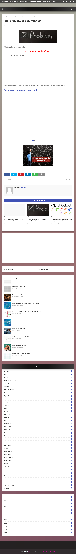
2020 (38, 517)
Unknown (23, 188)
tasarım (38, 470)
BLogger (30, 551)
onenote (38, 448)
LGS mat (38, 377)
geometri (38, 405)
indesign (38, 417)
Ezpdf (38, 374)
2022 (38, 510)
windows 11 (38, 482)
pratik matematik (38, 457)
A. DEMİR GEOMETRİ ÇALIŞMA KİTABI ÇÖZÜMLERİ (26, 312)
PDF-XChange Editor (38, 380)
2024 (38, 503)
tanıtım (38, 466)
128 (33, 141)
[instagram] (70, 1)
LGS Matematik (24, 1)
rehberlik (38, 463)
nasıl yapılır (38, 445)
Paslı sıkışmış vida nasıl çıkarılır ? (22, 295)
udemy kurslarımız (43, 269)
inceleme (38, 414)
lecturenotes (38, 433)
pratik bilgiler (38, 454)
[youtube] (73, 1)
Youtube (38, 386)
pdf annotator (38, 451)
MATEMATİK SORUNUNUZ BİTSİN (21, 328)
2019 (38, 520)
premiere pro (38, 460)
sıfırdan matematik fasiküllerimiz (40, 1)
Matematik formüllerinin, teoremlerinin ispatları (26, 303)
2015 (38, 533)
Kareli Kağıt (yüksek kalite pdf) (21, 354)
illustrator (38, 411)
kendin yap (38, 426)
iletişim (54, 1)
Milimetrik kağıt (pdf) (18, 286)
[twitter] (67, 1)
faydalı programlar (38, 399)
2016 (38, 530)
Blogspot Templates (49, 551)
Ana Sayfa (7, 17)
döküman (38, 393)
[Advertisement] (18, 72)
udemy (38, 476)
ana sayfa (5, 1)
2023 (38, 507)
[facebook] (64, 1)
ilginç (38, 408)
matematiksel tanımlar (38, 439)
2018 (38, 523)
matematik (38, 436)
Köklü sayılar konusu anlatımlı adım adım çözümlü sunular (61, 220)
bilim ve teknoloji (38, 390)
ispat (38, 420)
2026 (38, 497)
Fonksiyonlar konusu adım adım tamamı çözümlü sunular (13, 220)
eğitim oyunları (38, 396)
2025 (38, 500)
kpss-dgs (38, 430)
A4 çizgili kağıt (16, 278)
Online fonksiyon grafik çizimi (21, 337)
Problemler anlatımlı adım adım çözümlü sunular (36, 220)
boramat (41, 141)
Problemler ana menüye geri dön (21, 90)
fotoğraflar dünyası (38, 402)
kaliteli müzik (38, 423)
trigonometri (38, 473)
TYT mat (38, 383)
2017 (38, 526)
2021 (38, 513)
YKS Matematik (14, 1)
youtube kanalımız (9, 269)
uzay (38, 479)
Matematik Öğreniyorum (19, 345)
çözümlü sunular (15, 17)
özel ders (38, 488)
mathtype (38, 442)
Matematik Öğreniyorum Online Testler (24, 320)
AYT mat (38, 371)
